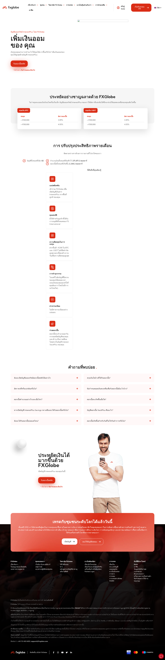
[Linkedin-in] (71, 652)
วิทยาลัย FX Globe (55, 5)
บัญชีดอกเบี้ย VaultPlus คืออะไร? (100, 410)
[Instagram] (58, 652)
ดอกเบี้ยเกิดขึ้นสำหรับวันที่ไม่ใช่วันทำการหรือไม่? (106, 421)
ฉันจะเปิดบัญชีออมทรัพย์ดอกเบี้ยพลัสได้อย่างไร (32, 378)
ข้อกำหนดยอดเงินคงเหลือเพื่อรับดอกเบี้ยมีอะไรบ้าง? (107, 388)
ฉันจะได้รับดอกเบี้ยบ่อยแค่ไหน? (26, 421)
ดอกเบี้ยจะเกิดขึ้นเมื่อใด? (96, 399)
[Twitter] (67, 652)
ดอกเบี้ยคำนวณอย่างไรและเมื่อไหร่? (28, 399)
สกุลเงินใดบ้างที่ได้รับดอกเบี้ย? (98, 378)
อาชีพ (31, 10)
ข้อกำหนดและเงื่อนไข (28, 70)
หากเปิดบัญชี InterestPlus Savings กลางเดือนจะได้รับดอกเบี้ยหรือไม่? (41, 410)
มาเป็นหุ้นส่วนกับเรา (84, 5)
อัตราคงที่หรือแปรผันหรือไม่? (25, 388)
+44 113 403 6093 (24, 641)
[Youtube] (62, 652)
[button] (46, 378)
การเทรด (69, 5)
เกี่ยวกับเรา (32, 5)
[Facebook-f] (53, 652)
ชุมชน (42, 5)
